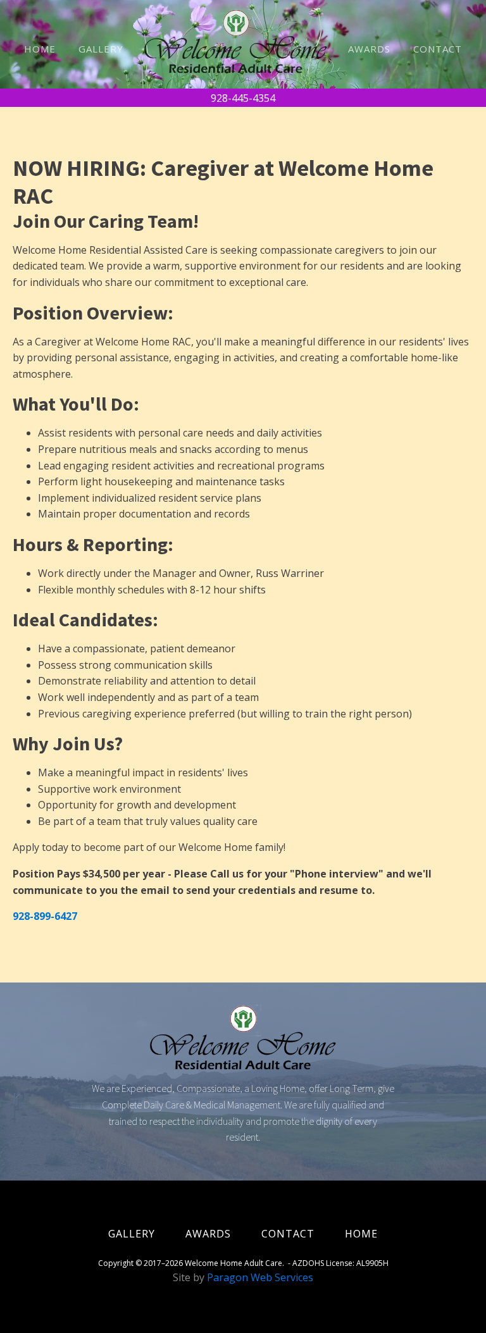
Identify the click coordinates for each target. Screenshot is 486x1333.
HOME (40, 48)
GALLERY (100, 48)
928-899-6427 (45, 916)
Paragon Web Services (260, 1277)
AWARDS (369, 48)
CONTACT (437, 48)
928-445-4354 (243, 98)
